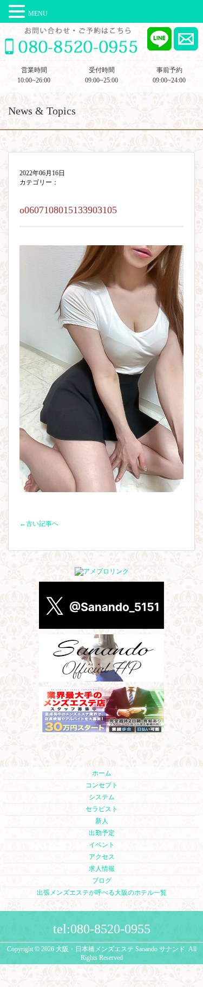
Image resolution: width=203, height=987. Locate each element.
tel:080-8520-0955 (101, 929)
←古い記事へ (38, 523)
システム (102, 797)
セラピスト (102, 809)
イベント (102, 845)
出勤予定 (102, 833)
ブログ (102, 880)
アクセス (102, 857)
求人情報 (102, 869)
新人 (101, 821)
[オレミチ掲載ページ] (101, 730)
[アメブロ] (102, 572)
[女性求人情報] (101, 677)
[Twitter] (101, 624)
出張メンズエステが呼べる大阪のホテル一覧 (102, 892)
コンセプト (102, 785)
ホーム (102, 773)
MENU (38, 13)
